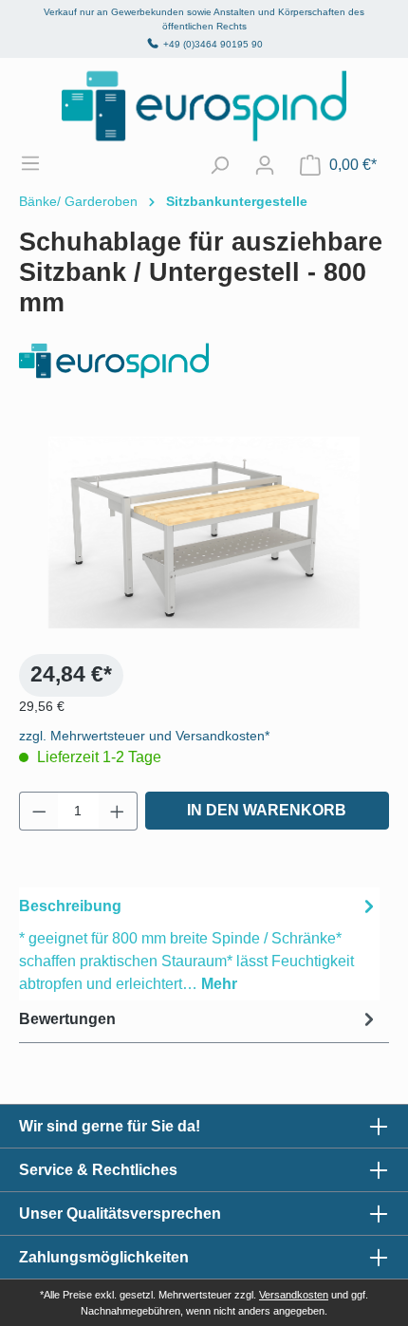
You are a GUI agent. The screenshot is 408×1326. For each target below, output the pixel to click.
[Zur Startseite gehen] (204, 105)
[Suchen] (219, 165)
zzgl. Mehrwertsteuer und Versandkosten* (144, 735)
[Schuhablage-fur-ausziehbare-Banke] (204, 533)
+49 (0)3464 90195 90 (213, 44)
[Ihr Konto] (264, 165)
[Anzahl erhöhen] (118, 811)
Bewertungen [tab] (67, 1019)
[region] (204, 532)
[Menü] (40, 163)
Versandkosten (293, 1294)
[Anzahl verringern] (39, 811)
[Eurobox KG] (204, 361)
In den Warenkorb (266, 810)
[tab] (199, 943)
